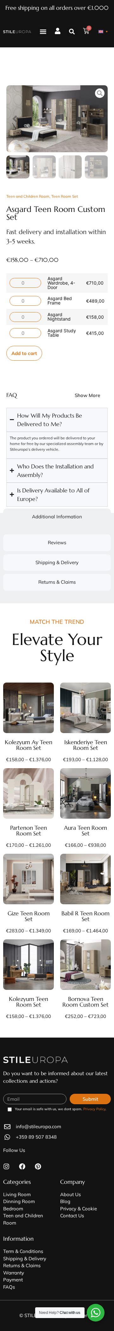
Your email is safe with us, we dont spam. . (60, 1109)
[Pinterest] (38, 1166)
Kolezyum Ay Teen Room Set (28, 744)
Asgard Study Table (62, 333)
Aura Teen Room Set (85, 830)
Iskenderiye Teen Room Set (85, 744)
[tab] (57, 517)
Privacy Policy (94, 1109)
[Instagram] (6, 1166)
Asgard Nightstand (59, 317)
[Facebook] (22, 1166)
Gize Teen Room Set (29, 916)
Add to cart (24, 353)
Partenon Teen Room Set (28, 830)
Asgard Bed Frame (60, 300)
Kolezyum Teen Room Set (28, 1001)
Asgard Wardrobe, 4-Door (61, 283)
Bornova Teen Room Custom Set (85, 1001)
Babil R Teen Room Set (85, 916)
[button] (43, 32)
